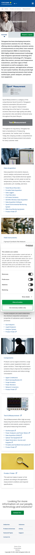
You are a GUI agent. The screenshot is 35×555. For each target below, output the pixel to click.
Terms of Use (17, 546)
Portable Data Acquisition (14, 190)
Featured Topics (8, 533)
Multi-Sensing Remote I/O (14, 380)
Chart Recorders (11, 195)
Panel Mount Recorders (13, 188)
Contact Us (17, 513)
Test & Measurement (12, 416)
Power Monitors (11, 385)
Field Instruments (10, 238)
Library (21, 528)
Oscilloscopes (10, 431)
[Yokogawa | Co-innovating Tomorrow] (6, 3)
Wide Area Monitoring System (15, 209)
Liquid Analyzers (11, 327)
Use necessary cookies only (17, 307)
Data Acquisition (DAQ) (13, 435)
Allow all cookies (17, 302)
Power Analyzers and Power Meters (17, 433)
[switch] (30, 279)
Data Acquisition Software (14, 202)
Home (6, 9)
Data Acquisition (10, 168)
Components (8, 358)
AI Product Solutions (12, 197)
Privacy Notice (17, 548)
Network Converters (12, 387)
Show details (26, 296)
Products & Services (15, 9)
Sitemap (17, 550)
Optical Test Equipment (13, 438)
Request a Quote (27, 34)
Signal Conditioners (12, 378)
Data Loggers (10, 193)
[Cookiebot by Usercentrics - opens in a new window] (25, 246)
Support (21, 533)
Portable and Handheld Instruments (17, 445)
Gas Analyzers (10, 325)
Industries (6, 524)
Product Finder (10, 212)
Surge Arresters (11, 382)
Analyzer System (11, 329)
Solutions (21, 524)
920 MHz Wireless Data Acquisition (17, 200)
